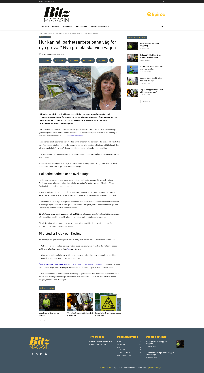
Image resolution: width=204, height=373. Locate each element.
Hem (40, 33)
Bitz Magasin (48, 54)
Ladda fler (145, 101)
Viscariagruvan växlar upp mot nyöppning (157, 342)
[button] (162, 27)
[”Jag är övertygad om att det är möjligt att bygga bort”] (80, 302)
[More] (111, 60)
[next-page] (44, 320)
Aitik (68, 249)
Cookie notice (142, 367)
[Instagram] (163, 1)
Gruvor (48, 36)
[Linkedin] (41, 354)
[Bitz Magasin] (40, 54)
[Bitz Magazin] (57, 15)
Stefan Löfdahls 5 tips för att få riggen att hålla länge (160, 354)
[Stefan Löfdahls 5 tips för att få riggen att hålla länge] (132, 58)
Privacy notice (129, 367)
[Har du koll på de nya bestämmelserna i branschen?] (108, 302)
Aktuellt (46, 33)
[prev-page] (40, 320)
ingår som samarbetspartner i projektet (70, 264)
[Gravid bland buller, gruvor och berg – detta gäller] (132, 69)
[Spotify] (45, 354)
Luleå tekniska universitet (72, 136)
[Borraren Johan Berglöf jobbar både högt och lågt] (132, 81)
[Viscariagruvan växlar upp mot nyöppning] (52, 302)
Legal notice (117, 367)
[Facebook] (32, 354)
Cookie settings (155, 367)
